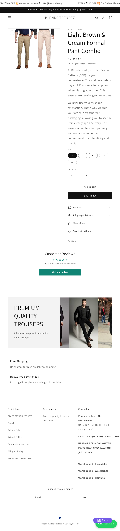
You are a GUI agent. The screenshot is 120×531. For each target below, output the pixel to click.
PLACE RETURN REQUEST (20, 416)
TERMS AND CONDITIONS (20, 458)
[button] (9, 17)
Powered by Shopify (71, 524)
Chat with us (106, 523)
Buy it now (90, 195)
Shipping (72, 63)
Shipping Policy (15, 451)
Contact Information (18, 444)
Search (11, 423)
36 (72, 162)
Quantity (72, 169)
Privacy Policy (14, 430)
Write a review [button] (60, 272)
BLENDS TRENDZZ (55, 524)
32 (93, 155)
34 (103, 155)
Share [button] (74, 241)
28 (72, 155)
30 (83, 155)
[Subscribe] (84, 497)
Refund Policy (15, 437)
